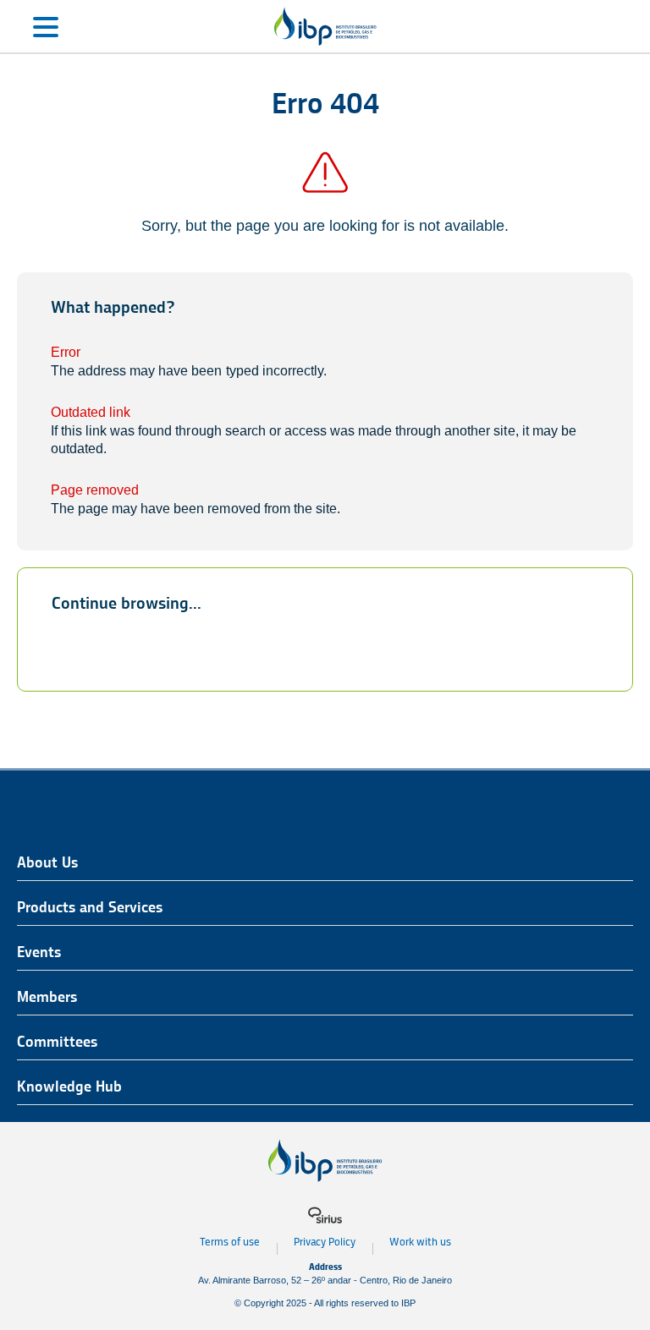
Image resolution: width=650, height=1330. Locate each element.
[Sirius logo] (325, 1215)
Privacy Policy (324, 1241)
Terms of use (230, 1241)
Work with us (420, 1241)
